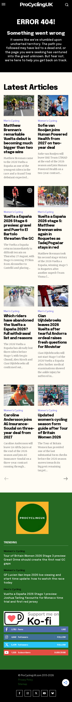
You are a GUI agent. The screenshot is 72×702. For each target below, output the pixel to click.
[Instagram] (28, 693)
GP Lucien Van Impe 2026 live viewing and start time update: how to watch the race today (34, 579)
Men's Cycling (11, 120)
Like (63, 629)
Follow (61, 637)
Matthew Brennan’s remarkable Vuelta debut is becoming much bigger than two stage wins (18, 139)
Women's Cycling (47, 120)
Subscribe (60, 652)
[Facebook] (19, 693)
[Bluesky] (52, 693)
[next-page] (65, 479)
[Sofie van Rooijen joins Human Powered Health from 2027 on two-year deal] (53, 105)
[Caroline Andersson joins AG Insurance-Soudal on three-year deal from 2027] (19, 395)
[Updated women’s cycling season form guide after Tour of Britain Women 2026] (53, 395)
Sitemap (22, 684)
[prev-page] (6, 479)
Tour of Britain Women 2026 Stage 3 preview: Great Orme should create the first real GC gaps (35, 560)
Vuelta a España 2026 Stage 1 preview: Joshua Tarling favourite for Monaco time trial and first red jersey (33, 598)
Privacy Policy (25, 679)
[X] (36, 693)
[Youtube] (44, 693)
